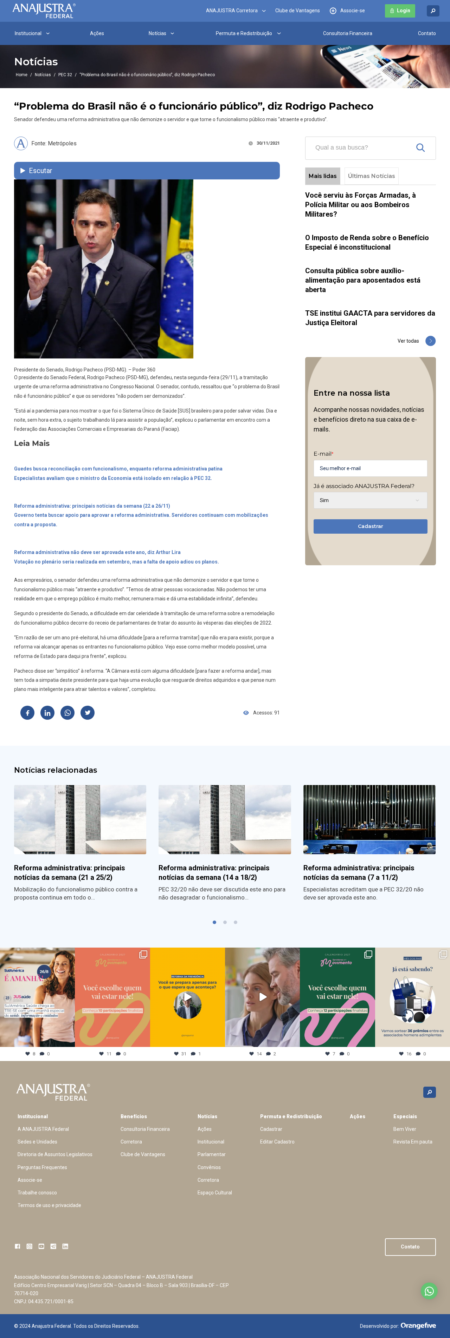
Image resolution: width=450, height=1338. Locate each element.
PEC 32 (65, 74)
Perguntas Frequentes (42, 1167)
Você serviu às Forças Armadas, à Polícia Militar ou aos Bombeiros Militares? (360, 204)
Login (403, 11)
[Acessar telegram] (53, 1246)
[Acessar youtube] (41, 1246)
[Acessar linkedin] (65, 1246)
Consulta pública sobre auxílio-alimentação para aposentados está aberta (362, 280)
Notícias (157, 33)
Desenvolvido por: (379, 1326)
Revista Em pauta (412, 1142)
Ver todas (408, 341)
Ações (97, 33)
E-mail (323, 454)
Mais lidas (323, 176)
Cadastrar (370, 526)
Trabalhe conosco (37, 1192)
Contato (427, 33)
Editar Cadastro (277, 1142)
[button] (214, 922)
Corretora (131, 1142)
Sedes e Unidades (37, 1142)
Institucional (28, 33)
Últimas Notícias (371, 176)
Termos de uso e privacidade (49, 1205)
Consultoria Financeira (347, 33)
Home (21, 74)
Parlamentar (212, 1154)
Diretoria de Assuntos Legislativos (55, 1154)
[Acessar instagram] (29, 1246)
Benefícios (134, 1116)
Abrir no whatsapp (429, 1291)
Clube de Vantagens (297, 11)
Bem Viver (404, 1129)
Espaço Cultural (215, 1192)
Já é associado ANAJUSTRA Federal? (364, 486)
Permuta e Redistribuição (244, 33)
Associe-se (352, 11)
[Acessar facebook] (17, 1246)
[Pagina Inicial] (44, 11)
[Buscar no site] (433, 11)
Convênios (209, 1167)
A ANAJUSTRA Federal (43, 1129)
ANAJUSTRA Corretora (232, 11)
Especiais (405, 1116)
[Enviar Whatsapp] (67, 713)
